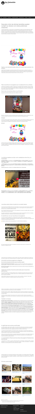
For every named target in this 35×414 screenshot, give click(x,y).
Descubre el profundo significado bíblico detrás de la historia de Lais (16, 383)
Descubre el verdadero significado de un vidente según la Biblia (16, 395)
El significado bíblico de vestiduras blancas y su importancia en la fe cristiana (26, 373)
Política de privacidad (16, 408)
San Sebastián (10, 2)
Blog (1, 17)
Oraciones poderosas (21, 400)
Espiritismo (11, 400)
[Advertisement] (17, 11)
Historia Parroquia (21, 17)
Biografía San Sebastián (15, 17)
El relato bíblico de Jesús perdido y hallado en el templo (6, 372)
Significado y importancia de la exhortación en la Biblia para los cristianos (26, 384)
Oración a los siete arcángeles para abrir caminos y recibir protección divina (26, 395)
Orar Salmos (9, 17)
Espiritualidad (14, 400)
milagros (17, 400)
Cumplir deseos (8, 400)
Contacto (26, 17)
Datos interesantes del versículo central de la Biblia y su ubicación (6, 395)
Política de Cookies (16, 409)
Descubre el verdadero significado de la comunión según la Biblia (6, 383)
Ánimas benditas (4, 400)
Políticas (30, 17)
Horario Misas (4, 17)
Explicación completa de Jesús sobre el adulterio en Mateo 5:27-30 (16, 372)
